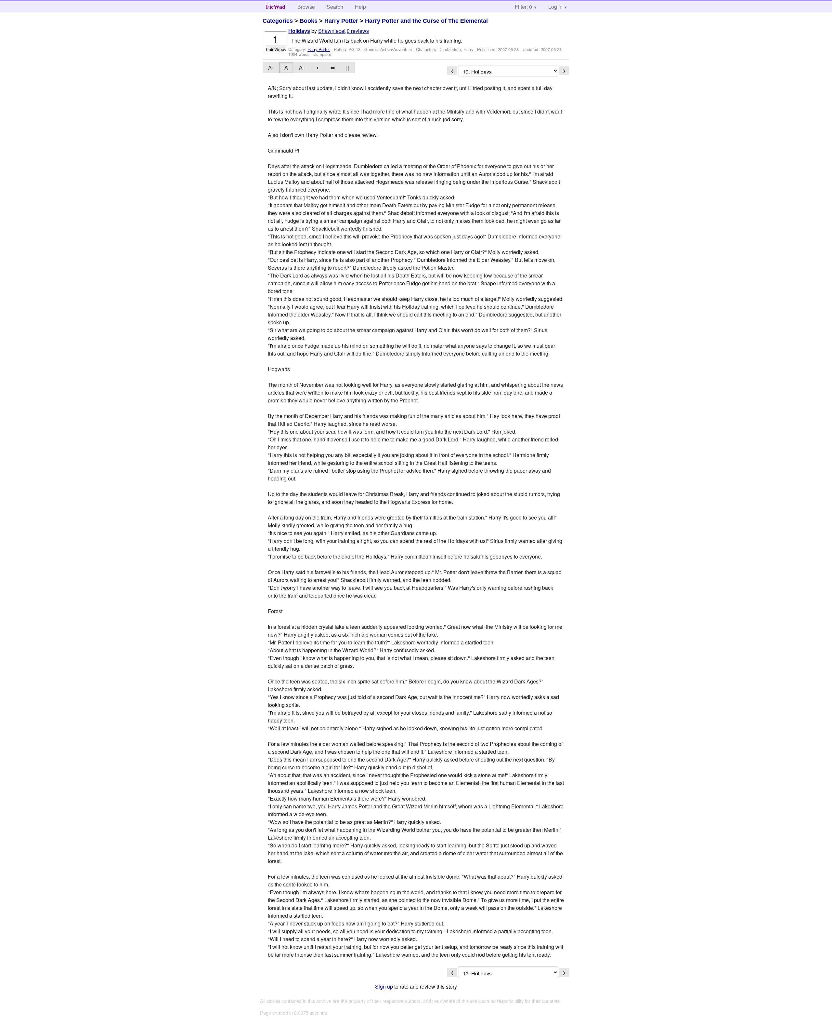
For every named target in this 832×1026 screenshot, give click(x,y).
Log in (555, 6)
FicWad (275, 7)
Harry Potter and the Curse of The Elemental (426, 21)
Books (309, 21)
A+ (302, 67)
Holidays (299, 31)
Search (335, 6)
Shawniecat (331, 30)
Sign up (384, 986)
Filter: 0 (523, 6)
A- (270, 67)
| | (347, 67)
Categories (278, 21)
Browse (306, 6)
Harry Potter (341, 21)
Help (360, 6)
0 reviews (358, 30)
